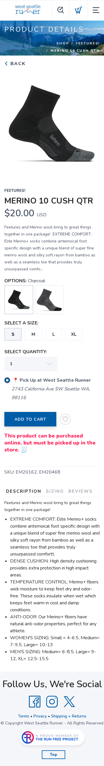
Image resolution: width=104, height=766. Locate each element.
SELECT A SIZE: (21, 323)
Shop (62, 43)
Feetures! (88, 43)
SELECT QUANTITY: (25, 352)
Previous (13, 123)
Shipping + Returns (68, 716)
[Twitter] (69, 701)
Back (17, 63)
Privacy (40, 716)
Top (53, 754)
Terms (23, 716)
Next (90, 123)
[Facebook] (34, 701)
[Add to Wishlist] (65, 419)
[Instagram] (52, 701)
